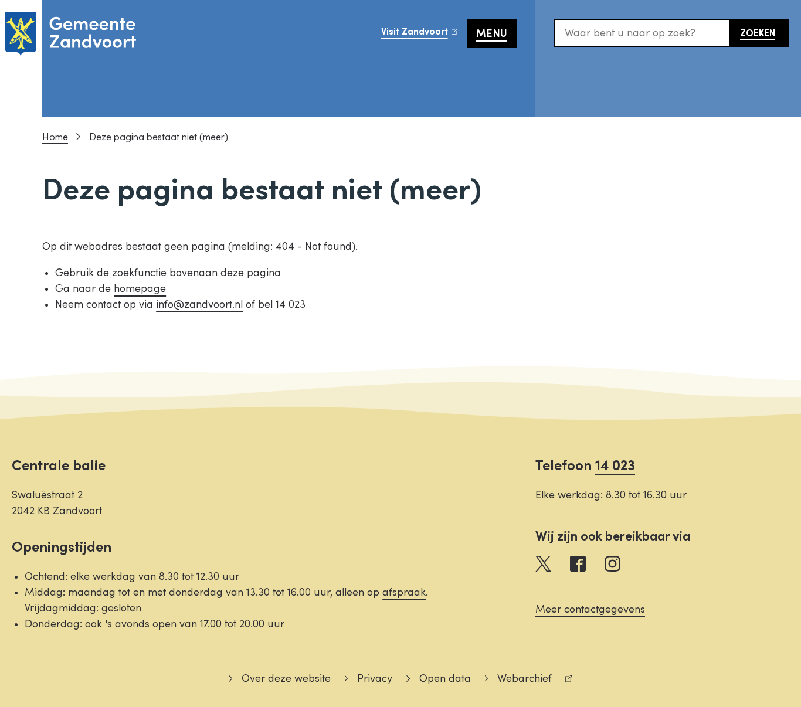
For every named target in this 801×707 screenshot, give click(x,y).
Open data (444, 678)
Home (55, 137)
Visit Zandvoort (424, 35)
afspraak (404, 592)
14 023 (615, 466)
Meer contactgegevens (590, 609)
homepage (140, 289)
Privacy (374, 678)
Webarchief (518, 680)
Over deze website (286, 678)
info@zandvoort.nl (199, 304)
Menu (491, 34)
